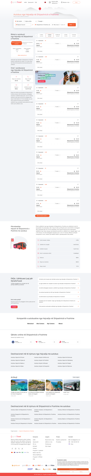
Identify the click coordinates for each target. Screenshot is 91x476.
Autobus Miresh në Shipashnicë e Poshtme (45, 414)
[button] (59, 279)
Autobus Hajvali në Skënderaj (65, 360)
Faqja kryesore (14, 431)
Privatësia (58, 442)
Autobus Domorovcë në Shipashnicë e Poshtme (20, 419)
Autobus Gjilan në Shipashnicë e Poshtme (21, 409)
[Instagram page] (15, 448)
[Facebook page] (12, 448)
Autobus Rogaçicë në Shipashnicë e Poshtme (20, 415)
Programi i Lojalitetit (38, 450)
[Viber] (69, 444)
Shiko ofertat (41, 81)
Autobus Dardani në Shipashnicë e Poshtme (45, 423)
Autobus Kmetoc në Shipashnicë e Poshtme (69, 414)
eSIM (25, 2)
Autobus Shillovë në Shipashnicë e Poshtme (69, 409)
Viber (72, 444)
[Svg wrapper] (16, 465)
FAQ (36, 2)
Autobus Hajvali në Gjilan (17, 366)
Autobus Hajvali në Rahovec (65, 366)
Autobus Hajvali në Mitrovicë (41, 357)
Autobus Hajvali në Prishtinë (41, 360)
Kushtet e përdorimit (61, 439)
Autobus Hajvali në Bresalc (41, 363)
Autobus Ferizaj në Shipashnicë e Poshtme (21, 423)
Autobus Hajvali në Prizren (17, 357)
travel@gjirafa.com (75, 439)
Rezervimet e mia (49, 439)
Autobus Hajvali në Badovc (17, 363)
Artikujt (35, 448)
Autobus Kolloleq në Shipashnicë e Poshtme (69, 423)
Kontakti (14, 306)
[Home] (16, 2)
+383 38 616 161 (75, 442)
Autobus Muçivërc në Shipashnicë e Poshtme (43, 419)
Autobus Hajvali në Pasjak (64, 363)
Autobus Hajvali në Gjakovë (18, 360)
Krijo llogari (48, 446)
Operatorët (31, 2)
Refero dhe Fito (37, 452)
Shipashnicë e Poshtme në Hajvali (27, 43)
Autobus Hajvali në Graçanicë (41, 366)
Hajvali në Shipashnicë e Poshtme (16, 43)
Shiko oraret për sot (22, 55)
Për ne (34, 444)
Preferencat (48, 444)
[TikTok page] (22, 448)
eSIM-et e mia (48, 442)
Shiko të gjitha (76, 377)
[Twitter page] (19, 448)
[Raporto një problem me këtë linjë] (78, 41)
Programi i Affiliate (37, 457)
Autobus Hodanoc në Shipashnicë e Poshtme (43, 410)
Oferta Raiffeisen (37, 454)
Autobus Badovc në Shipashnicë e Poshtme (69, 419)
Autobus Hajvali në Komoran (65, 357)
